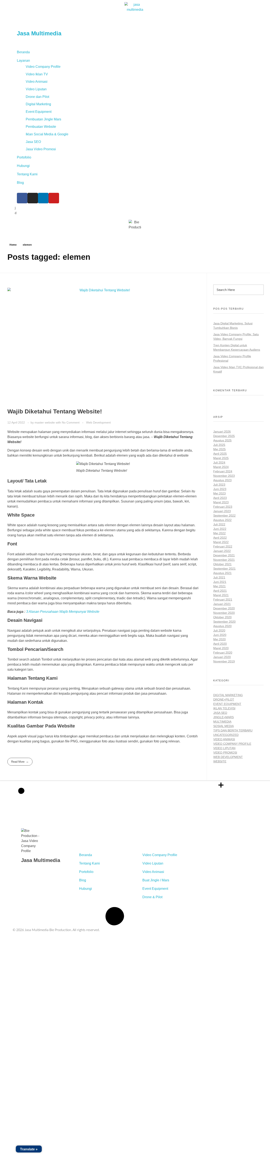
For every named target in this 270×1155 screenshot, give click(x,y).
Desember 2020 (224, 608)
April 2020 (220, 643)
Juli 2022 (219, 524)
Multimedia (222, 721)
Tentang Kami (27, 174)
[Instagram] (32, 198)
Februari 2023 (222, 506)
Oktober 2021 (222, 564)
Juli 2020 (219, 630)
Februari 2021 (222, 599)
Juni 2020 (219, 635)
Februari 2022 (222, 546)
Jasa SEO (33, 142)
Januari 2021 (222, 604)
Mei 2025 (219, 449)
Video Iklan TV (37, 74)
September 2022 (224, 515)
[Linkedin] (43, 198)
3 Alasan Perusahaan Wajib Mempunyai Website (62, 611)
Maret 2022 (221, 542)
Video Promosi (225, 752)
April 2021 (220, 590)
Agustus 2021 (222, 573)
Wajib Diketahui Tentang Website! (54, 411)
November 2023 (224, 475)
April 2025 (220, 453)
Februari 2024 (222, 471)
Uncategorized (226, 735)
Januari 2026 (222, 431)
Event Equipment (38, 111)
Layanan (23, 60)
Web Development (98, 422)
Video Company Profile (43, 66)
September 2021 (224, 568)
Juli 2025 (219, 444)
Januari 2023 (222, 511)
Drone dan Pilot (37, 97)
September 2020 (224, 621)
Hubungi (23, 166)
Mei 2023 (219, 493)
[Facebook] (22, 198)
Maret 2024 (221, 467)
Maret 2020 (221, 648)
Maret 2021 (221, 595)
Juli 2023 (219, 484)
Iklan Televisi (224, 708)
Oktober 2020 (222, 617)
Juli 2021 (219, 577)
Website (219, 761)
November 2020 (224, 612)
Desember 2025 (224, 436)
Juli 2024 (219, 462)
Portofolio (24, 157)
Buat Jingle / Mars (155, 829)
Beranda (23, 52)
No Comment (71, 422)
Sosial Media (223, 726)
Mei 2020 (219, 639)
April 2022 (220, 537)
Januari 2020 (222, 657)
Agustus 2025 (222, 440)
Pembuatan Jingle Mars (43, 119)
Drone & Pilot (152, 846)
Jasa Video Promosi (41, 149)
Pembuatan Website (41, 126)
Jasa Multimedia (39, 33)
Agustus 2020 (222, 626)
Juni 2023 (219, 489)
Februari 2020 (222, 652)
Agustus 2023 (222, 480)
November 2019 (224, 661)
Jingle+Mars (223, 717)
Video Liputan (36, 89)
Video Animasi (36, 81)
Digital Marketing (38, 104)
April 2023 (220, 498)
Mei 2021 (219, 586)
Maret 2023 (221, 502)
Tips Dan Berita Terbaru (232, 730)
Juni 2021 (219, 581)
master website (45, 422)
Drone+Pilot (223, 699)
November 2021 (224, 559)
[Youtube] (54, 198)
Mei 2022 (219, 533)
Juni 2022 (219, 528)
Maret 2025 (221, 458)
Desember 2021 (224, 555)
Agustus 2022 (222, 520)
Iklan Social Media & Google (47, 134)
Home (13, 244)
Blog (20, 182)
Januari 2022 (222, 551)
